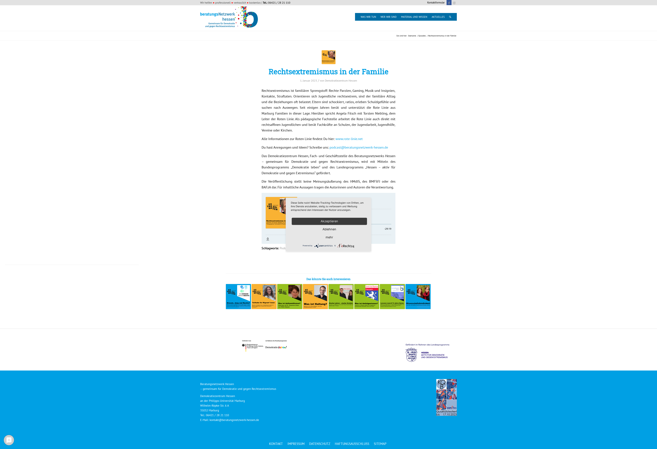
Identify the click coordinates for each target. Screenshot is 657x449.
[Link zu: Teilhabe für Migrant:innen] (264, 296)
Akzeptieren (329, 221)
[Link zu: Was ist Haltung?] (315, 296)
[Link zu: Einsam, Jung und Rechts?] (238, 296)
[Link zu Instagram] (454, 2)
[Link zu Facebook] (449, 2)
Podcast (285, 248)
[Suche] (450, 17)
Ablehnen (329, 229)
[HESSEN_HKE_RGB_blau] (431, 349)
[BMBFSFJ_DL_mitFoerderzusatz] (264, 346)
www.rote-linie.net (349, 139)
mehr (329, 237)
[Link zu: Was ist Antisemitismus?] (289, 296)
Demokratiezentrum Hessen (341, 80)
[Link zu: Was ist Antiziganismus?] (366, 296)
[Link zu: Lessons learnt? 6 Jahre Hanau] (392, 296)
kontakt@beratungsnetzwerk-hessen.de (234, 420)
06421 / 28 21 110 (279, 2)
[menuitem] (435, 2)
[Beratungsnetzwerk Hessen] (230, 18)
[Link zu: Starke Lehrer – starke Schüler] (341, 296)
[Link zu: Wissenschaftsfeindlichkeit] (418, 296)
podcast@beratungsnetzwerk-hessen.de (359, 147)
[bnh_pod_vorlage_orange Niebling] (329, 57)
